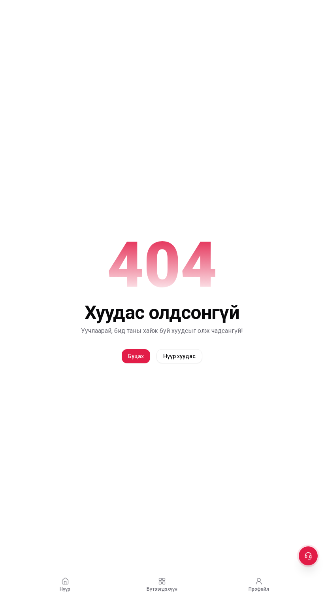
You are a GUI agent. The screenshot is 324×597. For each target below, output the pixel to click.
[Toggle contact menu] (308, 555)
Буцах (136, 356)
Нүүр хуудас (179, 356)
